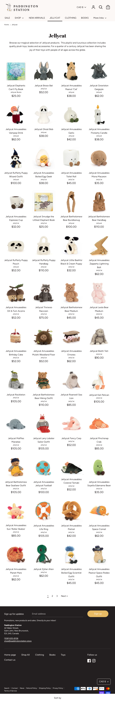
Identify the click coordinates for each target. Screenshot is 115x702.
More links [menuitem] (98, 18)
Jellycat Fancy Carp (71, 438)
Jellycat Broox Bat (44, 85)
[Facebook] (89, 660)
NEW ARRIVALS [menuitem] (37, 18)
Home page (10, 654)
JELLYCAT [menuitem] (55, 18)
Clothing (39, 654)
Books (52, 654)
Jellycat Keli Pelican (99, 395)
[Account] (93, 6)
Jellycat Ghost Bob (43, 129)
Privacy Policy (58, 688)
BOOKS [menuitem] (85, 18)
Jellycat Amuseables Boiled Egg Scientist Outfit (71, 573)
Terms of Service (10, 691)
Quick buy (16, 78)
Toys (63, 654)
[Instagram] (94, 660)
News (22, 688)
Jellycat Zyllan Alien (44, 569)
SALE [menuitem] (7, 18)
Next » (64, 596)
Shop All (25, 654)
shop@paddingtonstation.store (18, 641)
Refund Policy (31, 688)
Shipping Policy (45, 688)
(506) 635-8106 (11, 638)
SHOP (18, 18)
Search (6, 688)
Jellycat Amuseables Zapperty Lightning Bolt (99, 264)
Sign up (98, 613)
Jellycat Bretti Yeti (99, 351)
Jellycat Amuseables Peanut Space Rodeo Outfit (99, 573)
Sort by (57, 698)
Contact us (9, 659)
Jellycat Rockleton (16, 394)
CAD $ (80, 7)
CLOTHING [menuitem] (70, 18)
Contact (15, 688)
